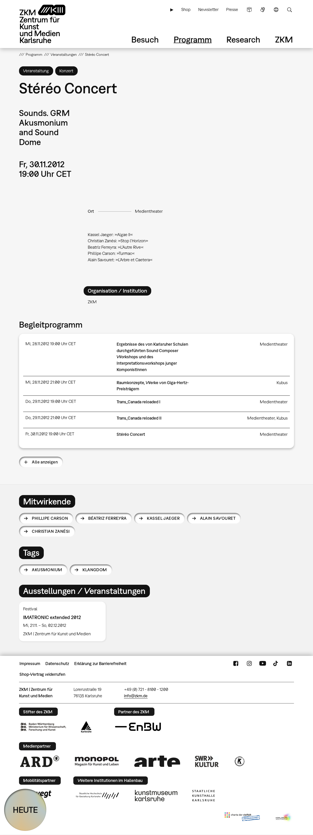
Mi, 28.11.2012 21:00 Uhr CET (50, 382)
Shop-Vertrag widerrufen (42, 674)
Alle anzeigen (45, 462)
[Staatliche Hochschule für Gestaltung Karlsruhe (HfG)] (97, 795)
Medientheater (149, 211)
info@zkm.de (136, 695)
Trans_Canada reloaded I (138, 401)
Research (243, 39)
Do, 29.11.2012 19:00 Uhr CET (50, 401)
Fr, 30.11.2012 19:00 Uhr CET (49, 433)
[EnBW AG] (138, 727)
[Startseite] (49, 24)
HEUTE (25, 810)
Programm (193, 39)
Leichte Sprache (249, 9)
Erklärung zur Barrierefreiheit (100, 663)
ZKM (284, 39)
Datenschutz (57, 663)
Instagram (249, 663)
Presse (232, 9)
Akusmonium (47, 569)
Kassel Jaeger (163, 518)
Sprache (276, 9)
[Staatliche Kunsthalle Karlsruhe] (203, 795)
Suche (289, 9)
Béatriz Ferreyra (107, 518)
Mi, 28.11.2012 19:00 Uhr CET (50, 343)
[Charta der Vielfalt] (242, 817)
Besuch (145, 39)
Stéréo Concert (131, 434)
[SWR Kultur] (207, 761)
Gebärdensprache (262, 9)
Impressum (29, 663)
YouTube (262, 663)
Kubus (282, 382)
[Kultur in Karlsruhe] (239, 761)
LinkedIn (289, 663)
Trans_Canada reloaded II (139, 418)
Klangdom (94, 569)
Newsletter (208, 9)
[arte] (157, 761)
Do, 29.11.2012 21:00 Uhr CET (50, 417)
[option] (64, 621)
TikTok (276, 663)
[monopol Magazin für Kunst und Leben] (97, 761)
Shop (185, 9)
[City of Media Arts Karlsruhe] (284, 817)
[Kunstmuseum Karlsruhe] (156, 795)
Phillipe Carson (50, 518)
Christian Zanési (51, 531)
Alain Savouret (218, 518)
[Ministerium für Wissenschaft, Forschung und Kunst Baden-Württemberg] (43, 727)
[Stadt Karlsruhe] (86, 727)
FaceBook (235, 663)
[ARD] (39, 761)
